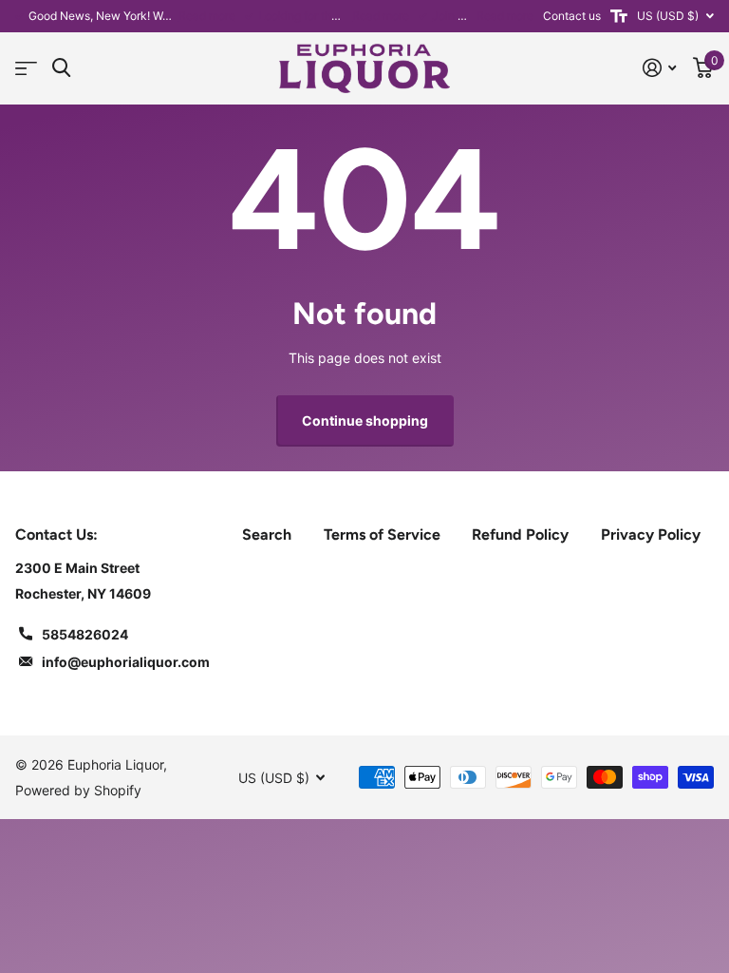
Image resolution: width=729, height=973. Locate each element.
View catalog (26, 69)
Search (266, 534)
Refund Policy (520, 534)
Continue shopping (365, 420)
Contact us (572, 16)
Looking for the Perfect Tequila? (342, 16)
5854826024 (85, 634)
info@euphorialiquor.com (126, 662)
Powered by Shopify (78, 790)
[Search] (61, 68)
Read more (206, 16)
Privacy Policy (651, 534)
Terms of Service (382, 534)
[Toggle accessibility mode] (618, 16)
